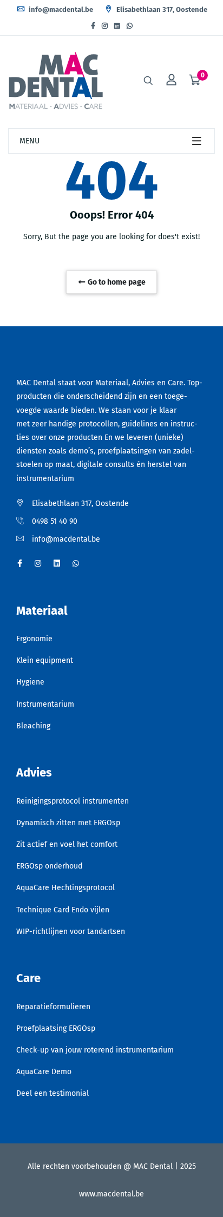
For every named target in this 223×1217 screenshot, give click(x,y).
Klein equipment (44, 660)
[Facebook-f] (93, 26)
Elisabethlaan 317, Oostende (161, 9)
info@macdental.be (60, 9)
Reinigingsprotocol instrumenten (72, 801)
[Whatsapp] (130, 26)
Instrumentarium (45, 704)
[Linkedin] (117, 26)
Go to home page (116, 282)
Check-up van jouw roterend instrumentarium (95, 1050)
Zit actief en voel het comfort (66, 844)
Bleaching (33, 726)
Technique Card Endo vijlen (62, 910)
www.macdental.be (111, 1194)
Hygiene (30, 682)
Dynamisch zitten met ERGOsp (68, 822)
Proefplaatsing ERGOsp (55, 1028)
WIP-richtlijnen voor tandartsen (70, 931)
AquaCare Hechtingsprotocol (65, 887)
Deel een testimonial (52, 1093)
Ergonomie (34, 638)
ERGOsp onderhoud (49, 866)
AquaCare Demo (43, 1071)
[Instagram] (105, 26)
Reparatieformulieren (53, 1006)
